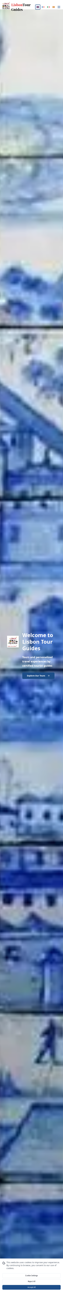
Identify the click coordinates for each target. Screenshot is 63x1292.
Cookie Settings (31, 1275)
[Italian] (48, 7)
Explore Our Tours (36, 675)
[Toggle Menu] (59, 7)
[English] (37, 7)
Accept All (32, 1287)
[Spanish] (53, 7)
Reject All (31, 1281)
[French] (43, 7)
